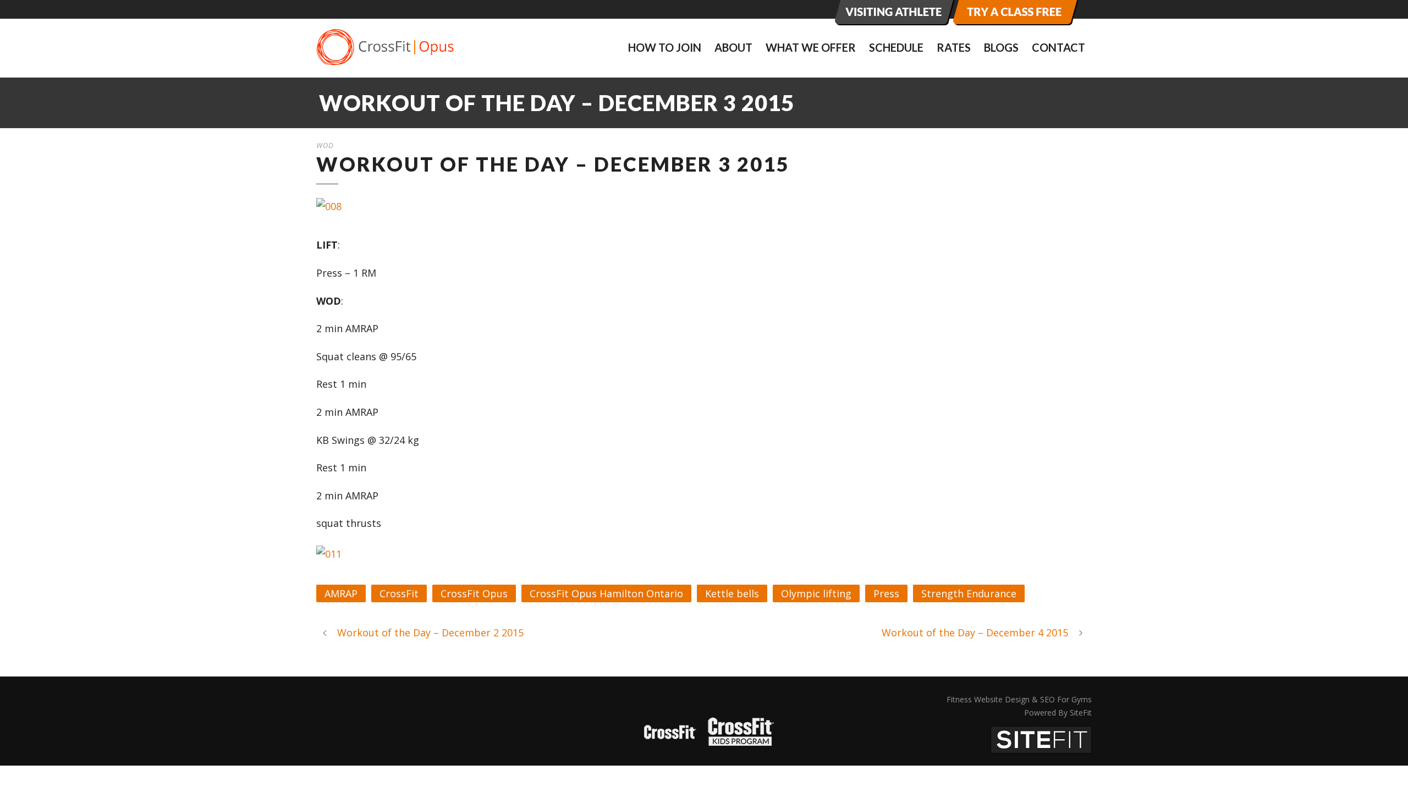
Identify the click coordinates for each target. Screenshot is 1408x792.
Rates (954, 47)
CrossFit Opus (474, 593)
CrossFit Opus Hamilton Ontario (606, 593)
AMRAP (341, 593)
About (733, 47)
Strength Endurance (968, 593)
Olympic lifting (816, 593)
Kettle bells (732, 593)
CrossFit (399, 593)
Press (886, 593)
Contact (1058, 47)
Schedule (896, 47)
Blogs (1001, 47)
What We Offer (811, 47)
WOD (325, 145)
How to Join (664, 47)
